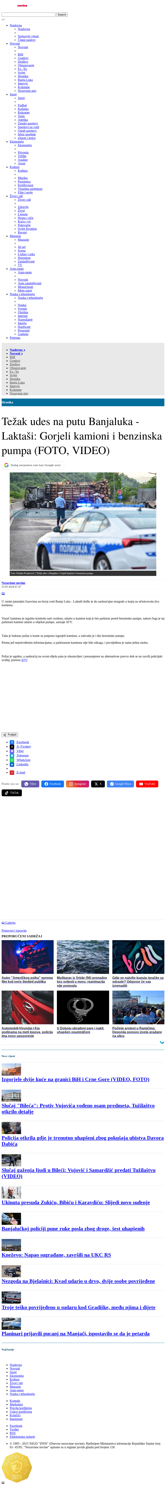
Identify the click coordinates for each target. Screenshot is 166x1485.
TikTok (14, 792)
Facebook (22, 742)
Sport (13, 94)
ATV (24, 660)
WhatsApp (23, 760)
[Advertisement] (83, 831)
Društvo (15, 364)
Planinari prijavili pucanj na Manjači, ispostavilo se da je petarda (76, 1333)
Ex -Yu (14, 371)
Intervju (15, 386)
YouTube (150, 783)
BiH (12, 357)
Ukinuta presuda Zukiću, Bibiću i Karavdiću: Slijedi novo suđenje (76, 1202)
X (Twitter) (23, 746)
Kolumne (16, 389)
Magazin (15, 236)
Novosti (15, 43)
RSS (13, 1433)
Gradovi (15, 360)
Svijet (13, 375)
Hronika (15, 379)
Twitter (14, 1429)
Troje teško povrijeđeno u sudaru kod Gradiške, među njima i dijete (78, 1307)
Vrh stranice (13, 1358)
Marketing (16, 1404)
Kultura (14, 167)
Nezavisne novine (13, 583)
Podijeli (11, 734)
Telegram (22, 755)
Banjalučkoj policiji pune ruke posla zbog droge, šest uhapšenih (73, 1229)
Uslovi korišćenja (21, 1411)
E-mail (20, 772)
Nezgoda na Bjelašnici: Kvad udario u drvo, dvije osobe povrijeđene (78, 1281)
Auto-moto (17, 268)
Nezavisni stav (19, 393)
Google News (123, 783)
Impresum (16, 1419)
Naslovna (16, 25)
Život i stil (16, 196)
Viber (20, 751)
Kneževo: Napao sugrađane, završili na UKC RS (56, 1255)
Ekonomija (17, 141)
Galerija (10, 922)
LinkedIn (22, 764)
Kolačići (15, 1415)
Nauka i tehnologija (22, 294)
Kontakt (15, 1400)
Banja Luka (17, 382)
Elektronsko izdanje (22, 1436)
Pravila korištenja (21, 1408)
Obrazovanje (18, 368)
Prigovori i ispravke (14, 930)
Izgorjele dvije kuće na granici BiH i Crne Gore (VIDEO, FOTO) (75, 1079)
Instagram (80, 783)
